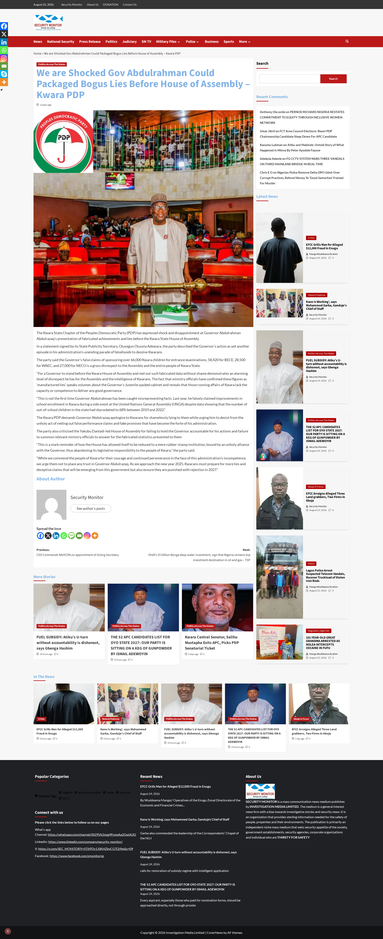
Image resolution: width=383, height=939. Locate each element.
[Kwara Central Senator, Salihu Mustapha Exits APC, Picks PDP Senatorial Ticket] (217, 607)
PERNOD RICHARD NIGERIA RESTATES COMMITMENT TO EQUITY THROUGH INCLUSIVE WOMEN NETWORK (302, 117)
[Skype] (4, 74)
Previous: (78, 552)
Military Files (166, 41)
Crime (311, 237)
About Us (93, 4)
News (38, 41)
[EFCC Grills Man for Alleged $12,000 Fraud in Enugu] (64, 704)
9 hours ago (45, 738)
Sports (229, 41)
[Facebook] (40, 535)
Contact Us (130, 4)
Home (37, 53)
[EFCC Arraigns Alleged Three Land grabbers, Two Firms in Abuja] (319, 704)
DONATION (110, 4)
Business (212, 41)
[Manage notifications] (8, 931)
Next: (199, 555)
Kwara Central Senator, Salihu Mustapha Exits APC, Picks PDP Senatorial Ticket (212, 642)
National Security (60, 41)
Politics (111, 41)
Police (190, 41)
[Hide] (1, 89)
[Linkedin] (55, 535)
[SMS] (71, 535)
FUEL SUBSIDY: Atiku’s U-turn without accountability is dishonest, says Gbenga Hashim (68, 642)
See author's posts (91, 508)
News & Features (316, 294)
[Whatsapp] (63, 535)
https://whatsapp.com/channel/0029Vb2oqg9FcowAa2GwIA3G (92, 834)
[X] (48, 535)
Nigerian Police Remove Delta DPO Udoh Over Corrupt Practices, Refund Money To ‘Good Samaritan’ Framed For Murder (302, 178)
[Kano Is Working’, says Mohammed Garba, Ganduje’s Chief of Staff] (127, 704)
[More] (94, 535)
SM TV (146, 41)
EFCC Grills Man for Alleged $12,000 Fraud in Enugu (175, 786)
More (243, 41)
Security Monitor (71, 4)
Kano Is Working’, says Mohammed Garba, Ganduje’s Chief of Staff (123, 731)
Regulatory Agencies (318, 630)
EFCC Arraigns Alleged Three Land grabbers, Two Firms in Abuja (314, 731)
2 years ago (45, 104)
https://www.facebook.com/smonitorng (77, 856)
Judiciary (129, 41)
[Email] (79, 535)
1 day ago (300, 738)
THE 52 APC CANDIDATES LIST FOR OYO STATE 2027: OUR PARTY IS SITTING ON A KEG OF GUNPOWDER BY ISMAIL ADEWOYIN (141, 645)
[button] (347, 41)
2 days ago (193, 654)
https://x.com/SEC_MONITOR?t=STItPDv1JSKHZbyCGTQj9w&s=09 (85, 849)
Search (262, 63)
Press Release (90, 41)
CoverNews (215, 932)
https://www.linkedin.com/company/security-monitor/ (85, 842)
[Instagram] (87, 535)
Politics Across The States (51, 64)
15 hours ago (46, 654)
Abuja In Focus (316, 486)
